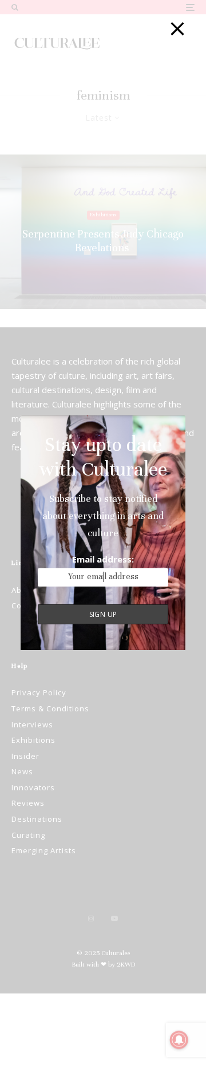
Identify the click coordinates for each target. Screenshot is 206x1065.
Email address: (103, 558)
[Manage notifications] (179, 1040)
